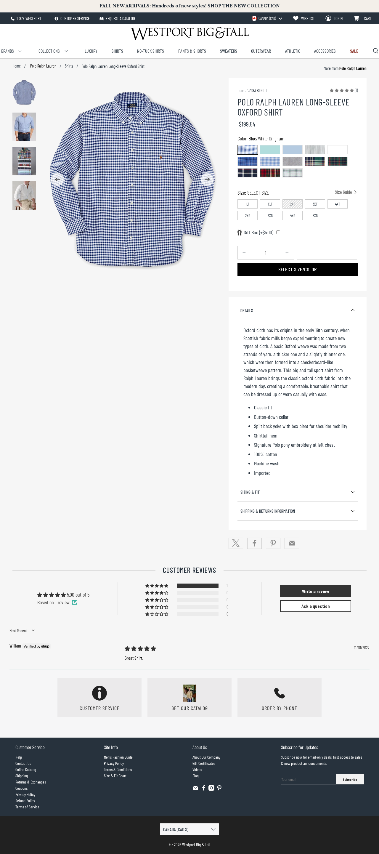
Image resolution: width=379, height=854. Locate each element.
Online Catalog (25, 769)
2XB (247, 215)
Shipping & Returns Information (267, 511)
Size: (295, 192)
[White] (337, 149)
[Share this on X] (236, 543)
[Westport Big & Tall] (189, 33)
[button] (342, 90)
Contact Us (23, 763)
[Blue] (292, 149)
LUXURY (91, 51)
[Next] (207, 179)
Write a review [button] (315, 591)
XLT (270, 204)
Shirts (69, 66)
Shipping (21, 775)
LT (247, 204)
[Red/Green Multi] (270, 172)
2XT (292, 204)
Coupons (21, 788)
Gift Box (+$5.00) (258, 232)
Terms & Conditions (118, 769)
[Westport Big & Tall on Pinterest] (219, 789)
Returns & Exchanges (30, 781)
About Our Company (206, 757)
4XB (292, 215)
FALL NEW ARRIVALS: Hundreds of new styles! (189, 6)
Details (246, 310)
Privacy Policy (25, 794)
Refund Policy (25, 800)
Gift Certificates (203, 763)
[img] (140, 648)
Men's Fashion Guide (118, 757)
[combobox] (266, 18)
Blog (195, 775)
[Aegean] (270, 149)
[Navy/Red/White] (247, 172)
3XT (315, 204)
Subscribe (350, 779)
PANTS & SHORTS (192, 51)
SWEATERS (228, 51)
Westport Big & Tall (196, 844)
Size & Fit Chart (115, 775)
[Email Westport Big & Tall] (195, 789)
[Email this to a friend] (292, 543)
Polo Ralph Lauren (42, 66)
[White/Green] (292, 172)
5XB (315, 215)
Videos (197, 769)
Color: (260, 138)
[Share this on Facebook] (254, 543)
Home (16, 66)
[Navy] (292, 161)
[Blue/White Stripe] (315, 149)
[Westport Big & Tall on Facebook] (203, 789)
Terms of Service (27, 806)
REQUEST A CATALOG (120, 18)
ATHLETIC (292, 51)
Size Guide (344, 192)
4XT (337, 204)
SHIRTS (117, 51)
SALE (354, 51)
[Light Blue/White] (270, 161)
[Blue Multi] (247, 161)
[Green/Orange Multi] (315, 161)
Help (18, 757)
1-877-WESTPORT (28, 18)
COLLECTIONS (49, 51)
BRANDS (7, 51)
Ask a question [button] (315, 606)
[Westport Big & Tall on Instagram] (211, 789)
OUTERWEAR (261, 51)
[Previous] (57, 179)
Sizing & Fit (250, 492)
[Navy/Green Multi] (337, 161)
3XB (270, 215)
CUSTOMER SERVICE (75, 18)
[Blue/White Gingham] (247, 149)
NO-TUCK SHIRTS (150, 51)
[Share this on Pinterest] (273, 543)
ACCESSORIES (325, 51)
